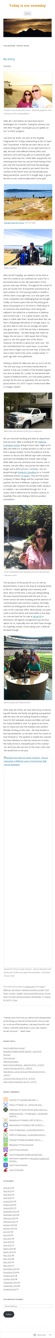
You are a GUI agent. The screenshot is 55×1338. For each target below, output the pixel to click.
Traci (15, 1000)
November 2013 (10, 1269)
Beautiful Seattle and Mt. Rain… (29, 1154)
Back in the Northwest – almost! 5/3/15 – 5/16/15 (23, 1065)
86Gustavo (14, 1144)
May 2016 (7, 1265)
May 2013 (7, 1255)
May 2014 (7, 1259)
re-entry (12, 993)
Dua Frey (13, 1099)
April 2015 (7, 1194)
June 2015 (7, 1245)
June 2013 (7, 1238)
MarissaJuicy (14, 1125)
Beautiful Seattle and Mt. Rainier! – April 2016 (22, 1051)
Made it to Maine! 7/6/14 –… (31, 1140)
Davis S (12, 1104)
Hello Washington (10, 1061)
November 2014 (10, 1272)
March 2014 (8, 1248)
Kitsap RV (37, 616)
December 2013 (10, 1211)
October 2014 (9, 1279)
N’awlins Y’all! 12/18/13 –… (33, 1120)
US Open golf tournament (19, 997)
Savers (26, 475)
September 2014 (10, 1286)
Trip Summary (9, 1058)
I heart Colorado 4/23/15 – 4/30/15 (17, 1068)
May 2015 (7, 1262)
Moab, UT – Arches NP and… (31, 1104)
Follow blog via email (13, 1299)
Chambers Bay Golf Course (14, 223)
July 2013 (7, 1232)
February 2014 (9, 1218)
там (11, 1165)
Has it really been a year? (14, 1048)
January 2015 (8, 1228)
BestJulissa (14, 1120)
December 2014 (10, 1215)
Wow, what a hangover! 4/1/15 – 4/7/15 (19, 1082)
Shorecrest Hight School (33, 993)
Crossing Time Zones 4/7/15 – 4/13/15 (19, 1078)
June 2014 (7, 1242)
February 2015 (9, 1221)
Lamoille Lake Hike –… (29, 1099)
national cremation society (33, 990)
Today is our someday (27, 5)
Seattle (19, 993)
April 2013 (7, 1188)
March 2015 (8, 1252)
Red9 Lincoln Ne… (16, 1113)
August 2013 (8, 1201)
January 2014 (8, 1225)
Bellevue (7, 990)
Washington (36, 997)
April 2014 (7, 1191)
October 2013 (9, 1275)
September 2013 (10, 1282)
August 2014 (8, 1204)
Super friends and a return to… (34, 1109)
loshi (11, 1149)
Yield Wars (13, 1109)
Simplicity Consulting (27, 472)
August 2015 (30, 986)
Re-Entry (9, 59)
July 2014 (7, 1235)
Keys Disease (27, 1144)
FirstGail (12, 1140)
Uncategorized (9, 1289)
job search (16, 990)
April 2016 (7, 1198)
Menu (27, 13)
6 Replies (7, 66)
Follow (8, 1314)
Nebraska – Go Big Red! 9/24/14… (30, 1130)
